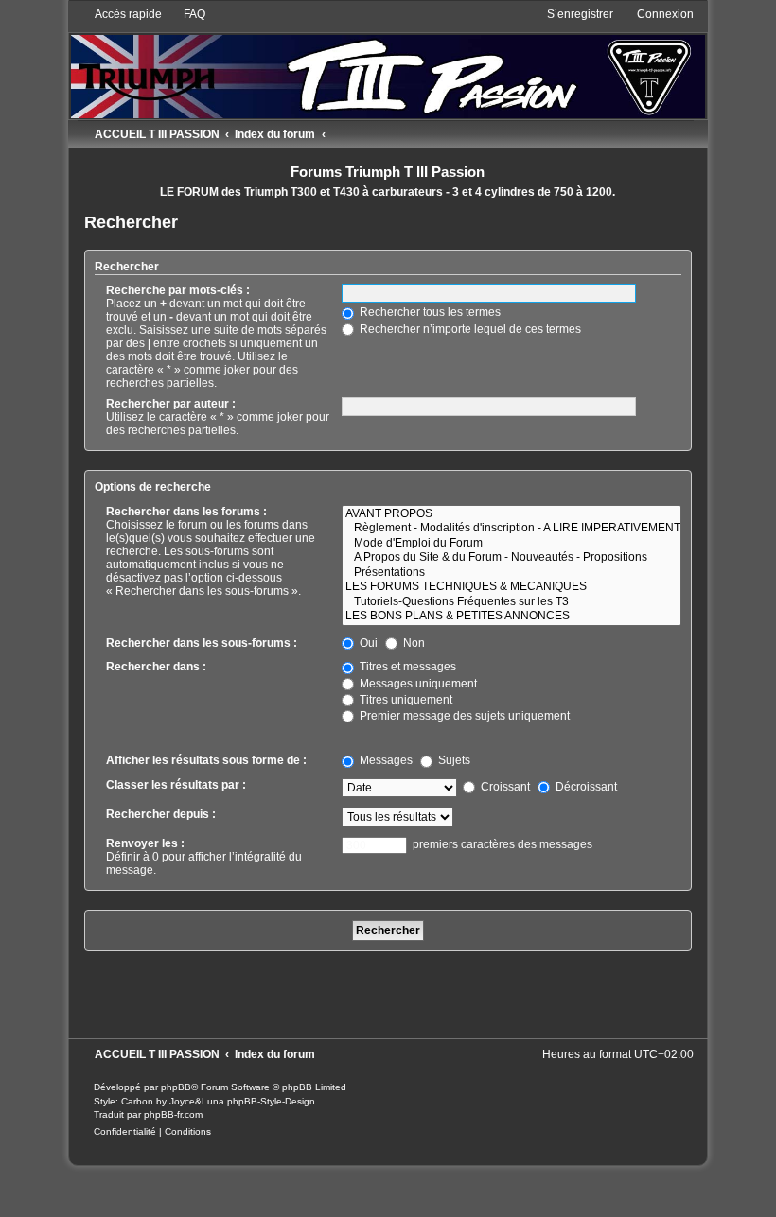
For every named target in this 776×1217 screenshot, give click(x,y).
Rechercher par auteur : (171, 403)
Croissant (504, 786)
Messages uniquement (417, 683)
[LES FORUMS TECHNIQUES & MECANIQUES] (511, 587)
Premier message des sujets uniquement (463, 715)
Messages (385, 760)
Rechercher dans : (156, 666)
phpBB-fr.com (173, 1114)
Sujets (452, 760)
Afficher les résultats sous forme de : (206, 760)
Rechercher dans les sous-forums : (201, 643)
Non (412, 643)
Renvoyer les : (145, 843)
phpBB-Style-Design (271, 1101)
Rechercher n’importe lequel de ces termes (469, 329)
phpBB (176, 1087)
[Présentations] (511, 573)
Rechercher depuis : (161, 814)
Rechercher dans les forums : (186, 511)
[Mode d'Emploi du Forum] (511, 543)
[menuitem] (186, 14)
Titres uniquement (404, 699)
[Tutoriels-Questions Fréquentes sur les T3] (511, 602)
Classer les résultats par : (176, 784)
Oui (367, 643)
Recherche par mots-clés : (178, 290)
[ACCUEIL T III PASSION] (387, 62)
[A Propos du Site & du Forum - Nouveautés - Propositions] (511, 557)
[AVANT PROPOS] (511, 514)
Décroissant (585, 786)
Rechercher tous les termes (429, 312)
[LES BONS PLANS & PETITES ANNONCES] (511, 616)
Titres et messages (406, 666)
